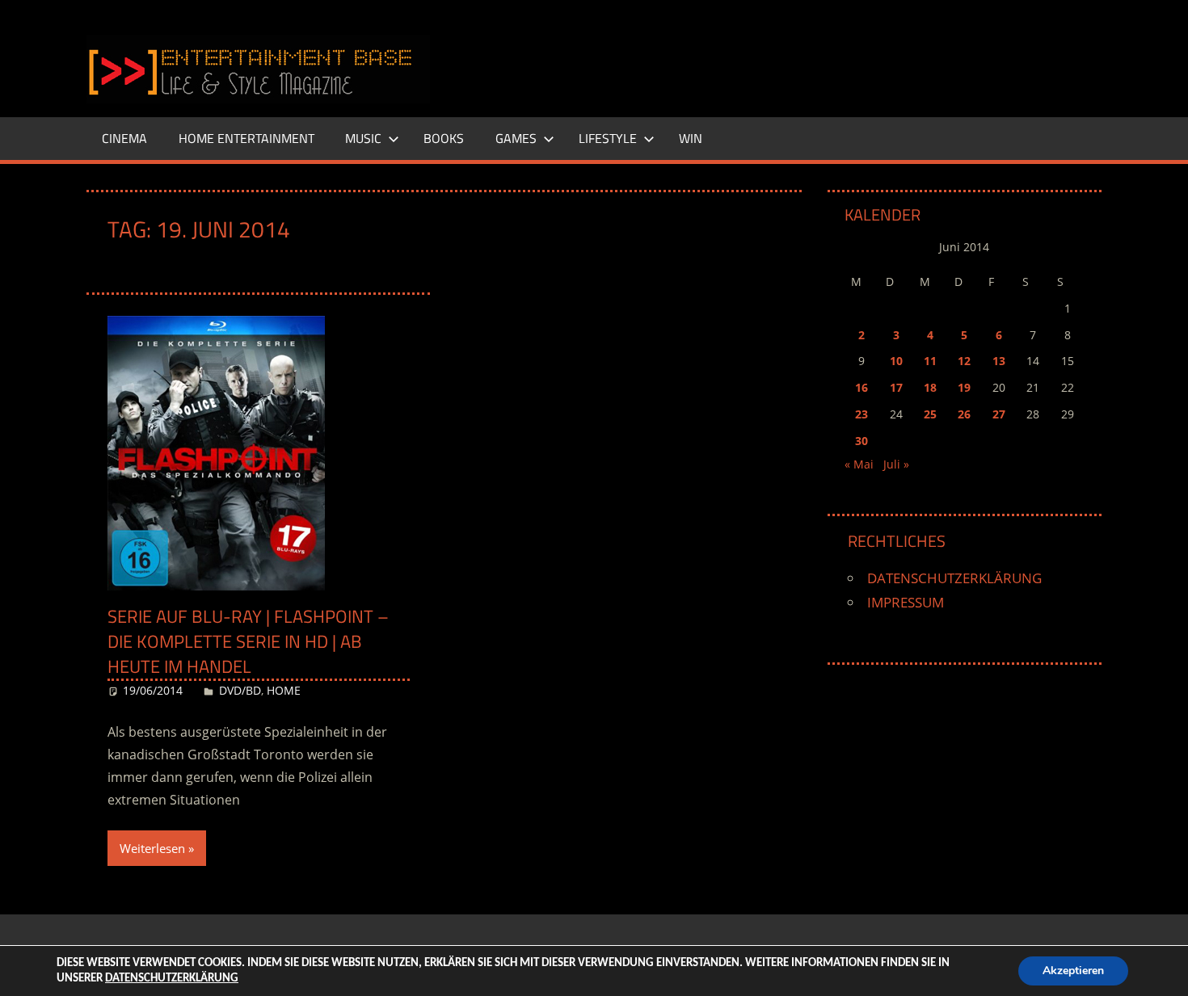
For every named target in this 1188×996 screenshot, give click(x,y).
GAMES (516, 138)
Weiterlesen (152, 848)
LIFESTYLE (608, 138)
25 (930, 414)
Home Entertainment (246, 138)
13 (998, 360)
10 (896, 360)
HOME (284, 690)
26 (964, 414)
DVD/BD (240, 690)
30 (861, 440)
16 (861, 387)
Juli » (896, 464)
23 (861, 414)
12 (964, 360)
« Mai (859, 464)
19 (964, 387)
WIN (690, 138)
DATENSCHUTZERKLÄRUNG (954, 578)
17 (896, 387)
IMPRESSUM (905, 602)
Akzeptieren (1073, 970)
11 (930, 360)
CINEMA (124, 138)
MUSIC (363, 138)
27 (998, 414)
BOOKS (443, 138)
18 (930, 387)
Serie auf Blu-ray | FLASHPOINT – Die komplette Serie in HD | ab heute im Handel (248, 641)
